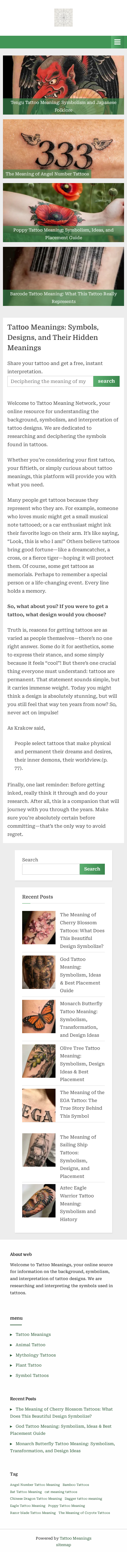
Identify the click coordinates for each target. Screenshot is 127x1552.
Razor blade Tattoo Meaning (33, 1513)
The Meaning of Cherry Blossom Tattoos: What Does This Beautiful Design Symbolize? (82, 930)
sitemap (63, 1545)
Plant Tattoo (29, 1365)
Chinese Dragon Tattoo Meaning (36, 1499)
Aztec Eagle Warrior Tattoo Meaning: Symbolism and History (78, 1203)
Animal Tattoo (30, 1344)
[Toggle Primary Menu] (117, 42)
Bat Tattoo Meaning (26, 1492)
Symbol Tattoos (32, 1375)
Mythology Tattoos (36, 1355)
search (106, 381)
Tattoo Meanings (33, 1334)
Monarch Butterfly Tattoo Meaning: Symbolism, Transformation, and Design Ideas (81, 1019)
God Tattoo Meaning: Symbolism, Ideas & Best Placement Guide (80, 975)
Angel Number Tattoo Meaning (35, 1485)
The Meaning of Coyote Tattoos (84, 1513)
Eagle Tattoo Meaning (27, 1506)
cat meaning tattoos (61, 1492)
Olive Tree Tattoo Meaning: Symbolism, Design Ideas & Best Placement (82, 1064)
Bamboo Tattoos (76, 1485)
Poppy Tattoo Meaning (66, 1506)
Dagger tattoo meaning (83, 1499)
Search (30, 860)
